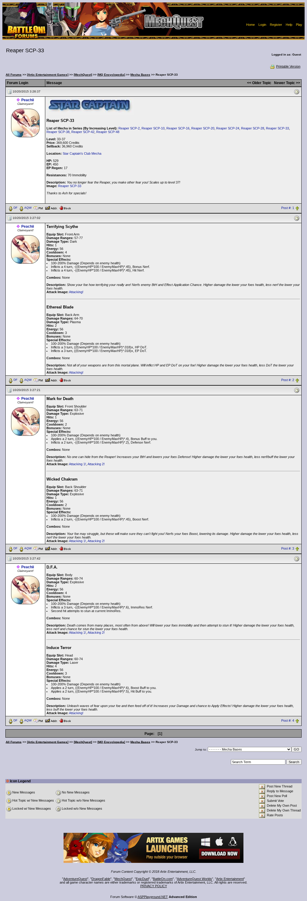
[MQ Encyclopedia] (111, 74)
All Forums (14, 74)
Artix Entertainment (230, 879)
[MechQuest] (83, 74)
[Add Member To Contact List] (51, 207)
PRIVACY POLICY (153, 886)
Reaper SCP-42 (82, 132)
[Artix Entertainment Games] (47, 74)
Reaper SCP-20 (202, 128)
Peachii (27, 100)
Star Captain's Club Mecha (82, 153)
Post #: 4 (287, 720)
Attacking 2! (96, 464)
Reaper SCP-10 (153, 128)
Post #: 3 (287, 548)
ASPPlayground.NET (153, 897)
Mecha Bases (140, 74)
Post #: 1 (287, 208)
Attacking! (76, 292)
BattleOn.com (163, 879)
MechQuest (123, 879)
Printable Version (288, 66)
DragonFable (100, 879)
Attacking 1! (77, 464)
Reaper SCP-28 (252, 128)
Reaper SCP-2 (129, 128)
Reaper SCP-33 (277, 128)
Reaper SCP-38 (58, 132)
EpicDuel (142, 879)
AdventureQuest (75, 879)
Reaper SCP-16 (177, 128)
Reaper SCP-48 (107, 132)
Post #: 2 (287, 380)
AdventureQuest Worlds (194, 879)
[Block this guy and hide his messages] (65, 207)
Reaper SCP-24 (227, 128)
